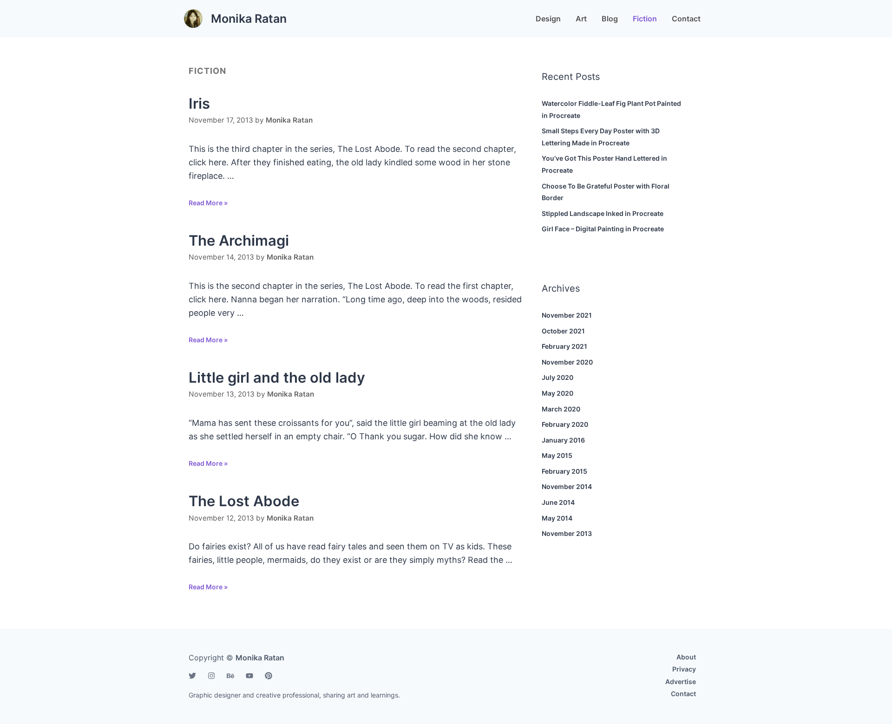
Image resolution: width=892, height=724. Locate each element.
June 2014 (558, 502)
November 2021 (567, 315)
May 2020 (557, 393)
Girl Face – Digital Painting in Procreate (603, 229)
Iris (199, 103)
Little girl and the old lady (277, 377)
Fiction (645, 18)
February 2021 (564, 346)
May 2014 (557, 518)
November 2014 (567, 486)
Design (548, 18)
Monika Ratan (249, 19)
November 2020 (567, 362)
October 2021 (563, 331)
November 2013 (567, 533)
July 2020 (557, 377)
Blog (610, 18)
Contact (686, 18)
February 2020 (565, 424)
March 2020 (561, 409)
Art (581, 18)
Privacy (684, 669)
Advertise (680, 681)
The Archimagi (239, 240)
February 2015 (564, 471)
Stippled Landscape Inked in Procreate (602, 213)
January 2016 (563, 440)
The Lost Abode (244, 500)
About (686, 657)
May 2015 (557, 455)
